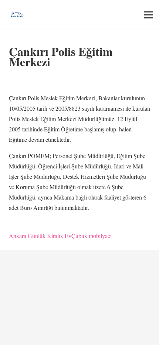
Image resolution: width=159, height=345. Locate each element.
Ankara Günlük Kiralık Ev (40, 236)
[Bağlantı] (17, 15)
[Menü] (148, 15)
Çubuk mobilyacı (91, 236)
